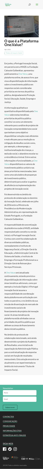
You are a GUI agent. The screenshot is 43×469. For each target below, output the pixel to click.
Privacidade (9, 426)
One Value (23, 74)
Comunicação (10, 421)
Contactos (8, 416)
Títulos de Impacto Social (14, 53)
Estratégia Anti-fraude (14, 435)
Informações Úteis (12, 430)
